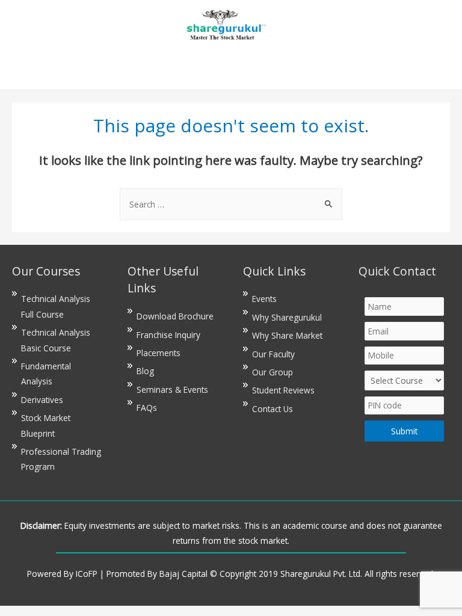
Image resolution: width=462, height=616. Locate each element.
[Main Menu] (231, 66)
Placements (158, 353)
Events (264, 298)
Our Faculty (273, 354)
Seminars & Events (172, 389)
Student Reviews (283, 390)
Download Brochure (175, 316)
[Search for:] (231, 204)
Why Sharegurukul (287, 317)
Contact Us (272, 408)
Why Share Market (287, 335)
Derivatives (42, 399)
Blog (145, 371)
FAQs (147, 407)
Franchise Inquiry (168, 334)
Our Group (272, 372)
